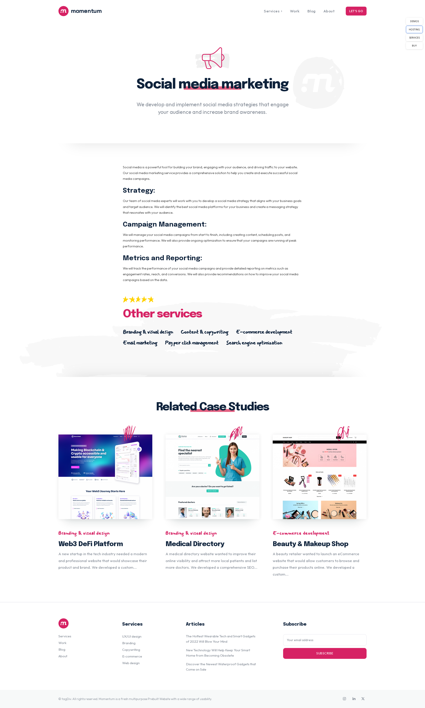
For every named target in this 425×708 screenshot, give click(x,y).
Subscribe (324, 653)
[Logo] (85, 623)
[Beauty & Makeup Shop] (320, 476)
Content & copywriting (204, 332)
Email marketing (140, 342)
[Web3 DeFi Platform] (105, 476)
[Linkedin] (353, 698)
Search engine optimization (254, 342)
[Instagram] (344, 698)
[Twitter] (363, 698)
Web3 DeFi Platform (90, 544)
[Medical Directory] (212, 476)
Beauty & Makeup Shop (310, 544)
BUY (414, 45)
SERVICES (414, 37)
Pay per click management (191, 342)
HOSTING (414, 29)
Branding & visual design (148, 332)
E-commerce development (264, 332)
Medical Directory (195, 544)
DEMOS (414, 21)
